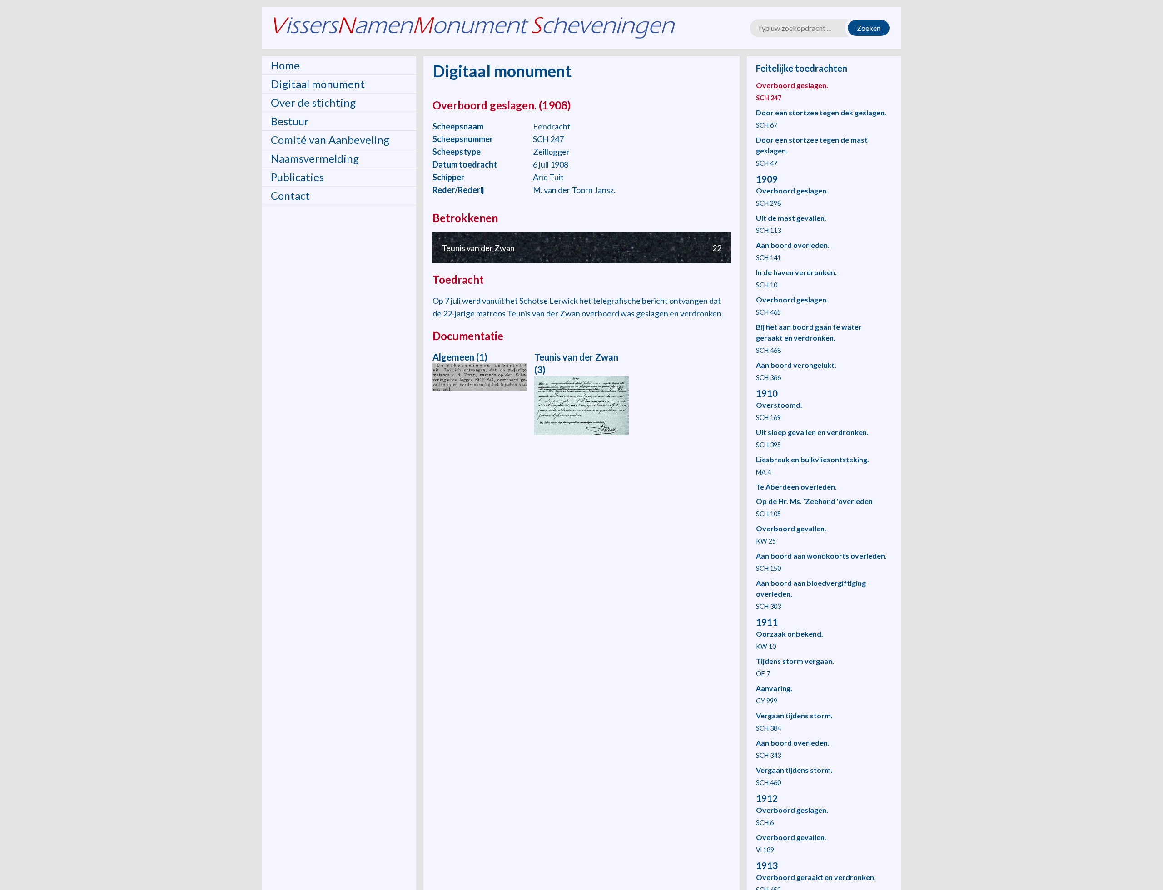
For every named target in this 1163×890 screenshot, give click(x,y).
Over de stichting (313, 102)
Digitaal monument (318, 83)
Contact (290, 195)
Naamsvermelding (315, 158)
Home (285, 65)
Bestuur (290, 121)
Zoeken (868, 28)
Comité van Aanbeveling (330, 139)
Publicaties (297, 176)
